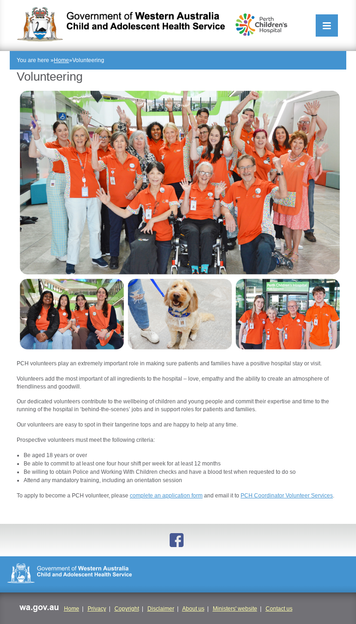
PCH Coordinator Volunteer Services (287, 495)
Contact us (279, 608)
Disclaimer (160, 608)
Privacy (97, 608)
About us (193, 608)
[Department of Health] (178, 574)
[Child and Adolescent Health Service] (121, 24)
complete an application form (166, 495)
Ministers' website (235, 608)
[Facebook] (178, 540)
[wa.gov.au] (38, 609)
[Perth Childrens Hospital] (261, 24)
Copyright (126, 608)
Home (61, 60)
